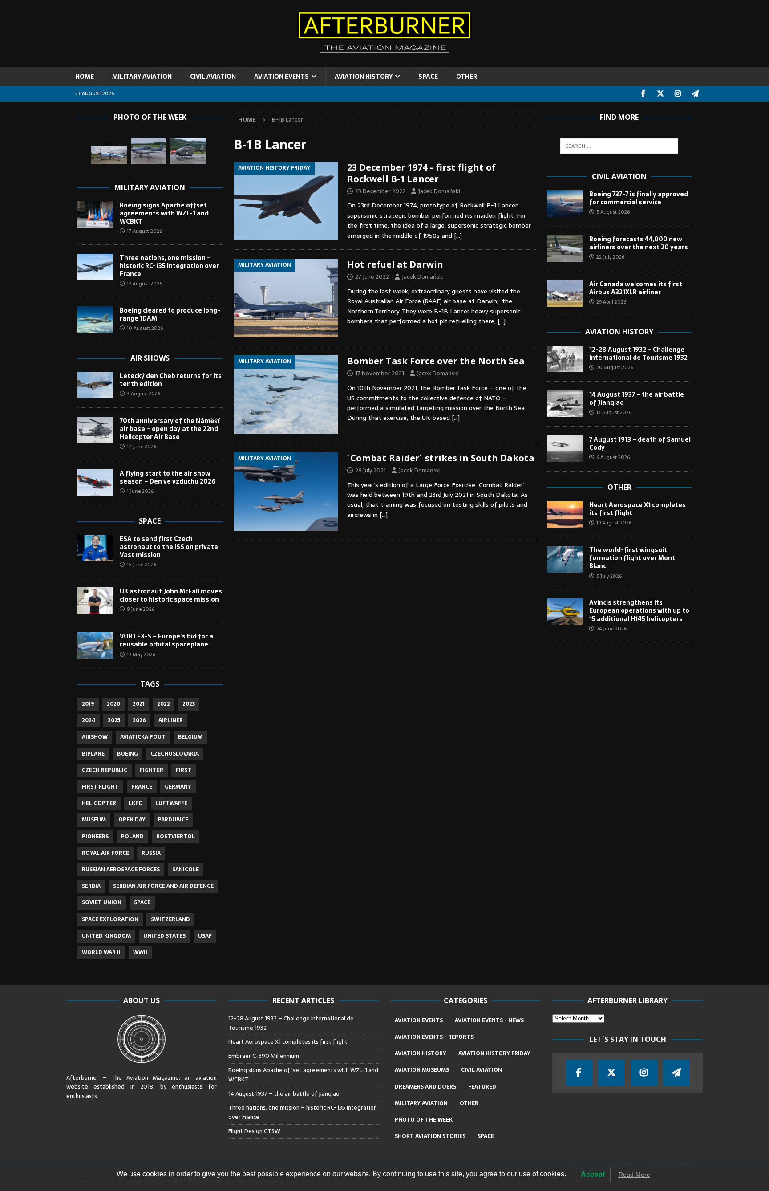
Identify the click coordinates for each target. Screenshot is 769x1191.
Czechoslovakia (174, 753)
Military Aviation (149, 187)
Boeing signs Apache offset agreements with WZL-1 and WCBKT (164, 213)
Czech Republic (104, 770)
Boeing (127, 753)
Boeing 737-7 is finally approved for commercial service (638, 198)
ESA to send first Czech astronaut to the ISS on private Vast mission (169, 547)
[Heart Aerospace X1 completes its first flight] (565, 514)
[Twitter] (660, 94)
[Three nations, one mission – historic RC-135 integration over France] (95, 267)
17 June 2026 (141, 447)
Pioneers (95, 836)
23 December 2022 (380, 191)
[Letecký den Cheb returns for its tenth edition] (95, 385)
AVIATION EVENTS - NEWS (489, 1020)
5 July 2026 (609, 576)
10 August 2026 (145, 328)
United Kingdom (106, 935)
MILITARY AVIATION (142, 76)
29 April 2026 (611, 302)
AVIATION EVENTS (281, 76)
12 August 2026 (144, 284)
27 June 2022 (372, 276)
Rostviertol (175, 836)
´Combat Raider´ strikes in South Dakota (440, 458)
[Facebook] (643, 94)
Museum (94, 819)
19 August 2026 (613, 523)
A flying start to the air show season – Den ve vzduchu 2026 (167, 477)
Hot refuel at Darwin (395, 264)
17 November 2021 (379, 373)
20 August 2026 (614, 367)
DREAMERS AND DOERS (425, 1086)
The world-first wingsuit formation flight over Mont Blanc (632, 558)
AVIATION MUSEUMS (422, 1069)
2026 (139, 720)
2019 (88, 703)
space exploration (110, 919)
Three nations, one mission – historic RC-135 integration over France (169, 266)
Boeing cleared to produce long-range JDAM (170, 314)
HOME (84, 76)
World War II (101, 952)
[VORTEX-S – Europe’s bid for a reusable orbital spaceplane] (95, 645)
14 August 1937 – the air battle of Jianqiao (636, 398)
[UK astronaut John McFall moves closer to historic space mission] (95, 600)
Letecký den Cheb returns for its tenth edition (171, 380)
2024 (88, 720)
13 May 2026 (141, 654)
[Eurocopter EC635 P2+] (188, 151)
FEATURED (482, 1086)
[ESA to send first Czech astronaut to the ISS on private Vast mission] (95, 548)
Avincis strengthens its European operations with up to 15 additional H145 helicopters (639, 610)
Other (619, 487)
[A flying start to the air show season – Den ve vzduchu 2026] (95, 482)
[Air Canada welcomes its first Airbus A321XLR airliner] (565, 293)
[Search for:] (619, 146)
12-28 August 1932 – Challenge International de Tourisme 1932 (638, 353)
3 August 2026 (143, 394)
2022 (163, 703)
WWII (140, 952)
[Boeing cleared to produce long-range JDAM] (95, 319)
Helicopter (99, 803)
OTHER (466, 76)
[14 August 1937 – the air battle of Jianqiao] (565, 403)
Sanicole (185, 869)
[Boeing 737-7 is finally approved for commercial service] (565, 203)
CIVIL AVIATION (213, 76)
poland (132, 836)
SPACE (428, 76)
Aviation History (619, 332)
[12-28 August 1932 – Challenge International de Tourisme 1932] (565, 359)
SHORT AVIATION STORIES (430, 1136)
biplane (93, 753)
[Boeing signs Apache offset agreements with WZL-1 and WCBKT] (95, 214)
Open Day (132, 819)
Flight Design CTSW (254, 1131)
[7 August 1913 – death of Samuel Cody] (565, 448)
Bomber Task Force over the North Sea (436, 361)
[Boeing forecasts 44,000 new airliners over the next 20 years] (565, 248)
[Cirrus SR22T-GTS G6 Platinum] (148, 151)
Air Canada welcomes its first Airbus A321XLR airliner (635, 288)
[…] (458, 235)
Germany (178, 786)
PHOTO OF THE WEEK (424, 1119)
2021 (139, 703)
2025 (114, 720)
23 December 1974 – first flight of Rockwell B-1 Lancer (421, 173)
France (141, 786)
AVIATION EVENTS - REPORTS (434, 1036)
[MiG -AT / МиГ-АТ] (109, 155)
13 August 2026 (613, 412)
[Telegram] (695, 94)
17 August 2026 (144, 231)
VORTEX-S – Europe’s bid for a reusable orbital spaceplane (166, 640)
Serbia (91, 886)
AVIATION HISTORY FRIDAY (494, 1053)
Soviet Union (101, 902)
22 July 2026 (610, 257)
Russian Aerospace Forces (121, 869)
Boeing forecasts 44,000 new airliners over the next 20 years (638, 243)
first (183, 770)
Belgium (190, 736)
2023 (188, 703)
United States (164, 935)
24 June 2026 (611, 629)
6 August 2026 (613, 457)
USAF (205, 935)
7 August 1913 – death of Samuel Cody (640, 443)
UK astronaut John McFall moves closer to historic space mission (171, 595)
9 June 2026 (140, 609)
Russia (151, 853)
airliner (170, 720)
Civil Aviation (619, 176)
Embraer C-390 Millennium (263, 1056)
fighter (151, 770)
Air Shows (150, 358)
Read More (634, 1174)
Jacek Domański (439, 191)
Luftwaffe (171, 803)
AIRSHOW (95, 736)
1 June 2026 (140, 491)
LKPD (136, 803)
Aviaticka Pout (143, 736)
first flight (100, 786)
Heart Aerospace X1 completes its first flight (637, 509)
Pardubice (173, 819)
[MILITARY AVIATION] (286, 298)
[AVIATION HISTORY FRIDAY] (286, 201)
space (142, 902)
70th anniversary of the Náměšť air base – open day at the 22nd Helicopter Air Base (170, 429)
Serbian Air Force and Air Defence (163, 886)
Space (150, 521)
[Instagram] (678, 94)
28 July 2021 (370, 470)
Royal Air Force (105, 853)
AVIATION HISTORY (364, 76)
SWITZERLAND (170, 919)
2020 (113, 703)
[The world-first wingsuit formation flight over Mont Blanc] (565, 559)
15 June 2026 (141, 565)
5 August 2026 (613, 212)
